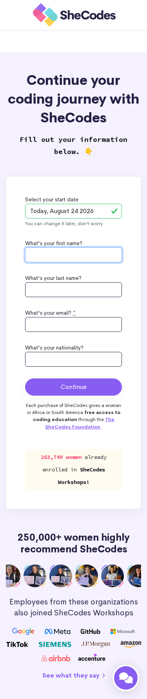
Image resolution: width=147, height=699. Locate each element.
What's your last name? (53, 277)
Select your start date (51, 199)
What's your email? (50, 312)
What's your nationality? (54, 347)
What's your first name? (53, 243)
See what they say (71, 675)
